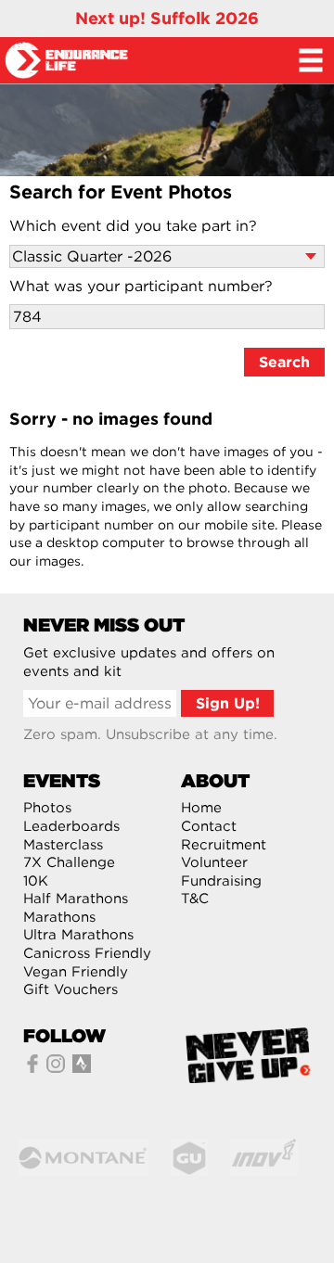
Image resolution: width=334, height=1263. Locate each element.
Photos (47, 807)
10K (35, 881)
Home (201, 807)
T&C (195, 898)
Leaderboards (71, 826)
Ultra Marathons (78, 934)
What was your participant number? (141, 286)
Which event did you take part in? (133, 226)
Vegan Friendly (75, 971)
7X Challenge (69, 862)
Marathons (59, 917)
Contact (209, 826)
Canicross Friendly (87, 953)
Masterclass (63, 844)
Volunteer (214, 862)
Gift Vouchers (70, 989)
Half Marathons (75, 898)
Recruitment (223, 844)
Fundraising (221, 881)
